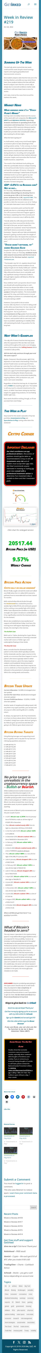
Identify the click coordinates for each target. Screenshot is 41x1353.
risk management (26, 1318)
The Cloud (8, 1326)
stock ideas (31, 1322)
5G (6, 1286)
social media (21, 1322)
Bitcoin (7, 1290)
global (7, 1306)
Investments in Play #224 (9, 1137)
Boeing (13, 1290)
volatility (33, 1331)
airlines (14, 1286)
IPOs (13, 1310)
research (16, 1318)
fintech (18, 1302)
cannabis (30, 1290)
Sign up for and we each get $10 (20, 1017)
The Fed (15, 1326)
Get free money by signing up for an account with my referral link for (20, 1012)
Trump (26, 1331)
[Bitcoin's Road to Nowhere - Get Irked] (20, 526)
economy (30, 1298)
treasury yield (18, 1331)
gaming (30, 1302)
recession (8, 1318)
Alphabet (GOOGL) (19, 120)
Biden (21, 1286)
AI (9, 1286)
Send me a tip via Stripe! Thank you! (20, 1008)
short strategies (10, 1322)
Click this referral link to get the (20, 1022)
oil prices (30, 1310)
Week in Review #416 (13, 1226)
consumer (13, 1294)
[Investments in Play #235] (26, 1131)
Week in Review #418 (13, 1217)
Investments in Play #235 (24, 1137)
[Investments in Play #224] (10, 1131)
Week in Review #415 (13, 1230)
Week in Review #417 (13, 1222)
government (20, 1306)
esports (7, 1302)
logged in (19, 1183)
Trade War (8, 1331)
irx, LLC (29, 1346)
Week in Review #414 (13, 1234)
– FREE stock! (15, 1251)
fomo (23, 1302)
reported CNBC (28, 197)
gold (12, 1306)
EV (12, 1302)
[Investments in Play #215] (10, 1150)
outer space (20, 1314)
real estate (30, 1314)
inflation (7, 1310)
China (6, 1294)
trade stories (25, 1326)
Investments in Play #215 (9, 1156)
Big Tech (27, 1286)
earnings (22, 1298)
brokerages (21, 1290)
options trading (10, 1314)
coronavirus (23, 1294)
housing (28, 1306)
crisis (30, 1294)
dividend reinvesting (11, 1298)
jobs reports (21, 1310)
